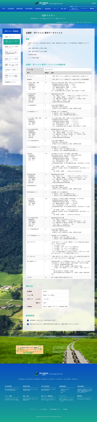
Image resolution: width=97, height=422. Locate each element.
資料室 (62, 392)
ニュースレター (63, 391)
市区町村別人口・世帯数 (65, 389)
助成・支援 (63, 8)
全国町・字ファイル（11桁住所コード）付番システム (11, 65)
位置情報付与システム (10, 82)
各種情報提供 (38, 8)
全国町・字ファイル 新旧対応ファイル (11, 59)
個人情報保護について (55, 409)
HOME (3, 8)
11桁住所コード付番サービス (11, 70)
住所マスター (75, 8)
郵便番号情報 (19, 8)
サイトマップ (34, 409)
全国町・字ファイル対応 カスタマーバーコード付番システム (11, 76)
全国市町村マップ (64, 390)
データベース (84, 8)
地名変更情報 (11, 8)
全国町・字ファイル (10, 36)
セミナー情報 (8, 396)
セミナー (56, 8)
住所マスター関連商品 (12, 31)
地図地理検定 (48, 8)
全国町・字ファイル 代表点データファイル (11, 47)
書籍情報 (92, 8)
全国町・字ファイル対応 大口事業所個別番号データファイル (11, 53)
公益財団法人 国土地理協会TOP (62, 22)
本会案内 (94, 3)
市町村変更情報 (28, 8)
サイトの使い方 (43, 409)
